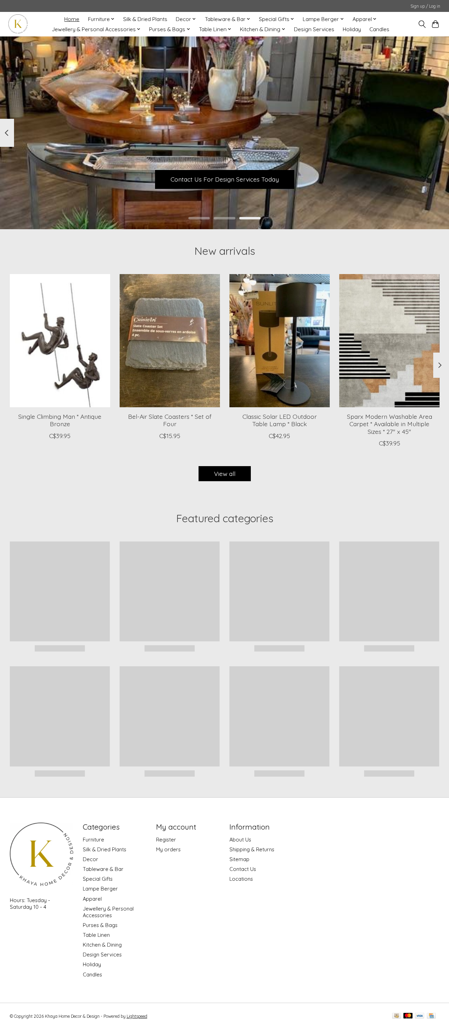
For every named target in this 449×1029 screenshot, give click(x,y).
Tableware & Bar (103, 869)
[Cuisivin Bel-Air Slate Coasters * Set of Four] (170, 340)
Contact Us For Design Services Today (224, 179)
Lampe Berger (100, 888)
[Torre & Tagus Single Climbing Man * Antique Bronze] (60, 340)
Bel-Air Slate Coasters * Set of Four (169, 420)
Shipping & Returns (251, 849)
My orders (168, 849)
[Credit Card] (431, 1016)
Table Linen (96, 935)
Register (166, 839)
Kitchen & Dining (102, 944)
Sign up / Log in (425, 6)
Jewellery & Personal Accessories (108, 912)
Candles (379, 29)
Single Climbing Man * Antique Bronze (59, 420)
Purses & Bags (100, 925)
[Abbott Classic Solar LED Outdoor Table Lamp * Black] (279, 340)
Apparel (92, 898)
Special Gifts (98, 878)
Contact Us (242, 869)
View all (224, 473)
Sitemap (239, 859)
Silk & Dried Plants (145, 19)
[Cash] (396, 1016)
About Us (240, 839)
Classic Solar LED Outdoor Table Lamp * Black (279, 420)
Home (71, 19)
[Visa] (419, 1016)
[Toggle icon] (422, 24)
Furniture (93, 839)
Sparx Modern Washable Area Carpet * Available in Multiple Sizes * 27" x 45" (389, 424)
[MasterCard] (408, 1016)
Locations (241, 878)
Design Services (314, 29)
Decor (90, 859)
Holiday (352, 29)
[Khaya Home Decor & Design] (18, 24)
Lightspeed (137, 1016)
